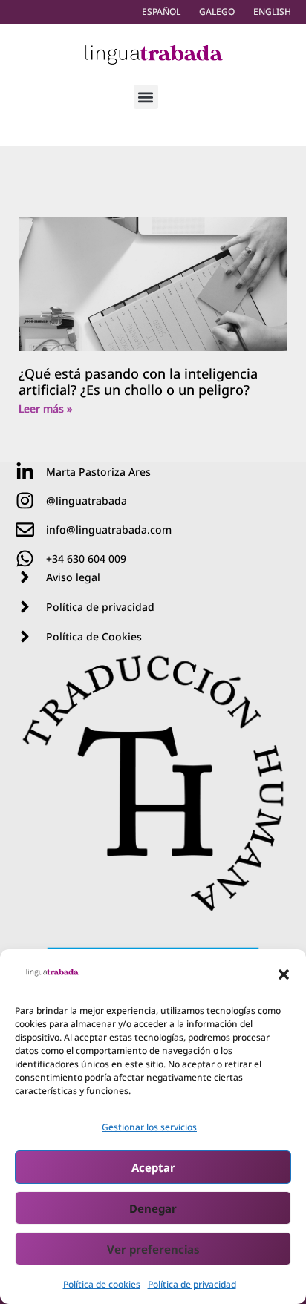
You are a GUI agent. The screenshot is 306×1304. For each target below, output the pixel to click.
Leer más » (46, 409)
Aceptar (153, 1167)
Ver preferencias (153, 1249)
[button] (283, 974)
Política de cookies (101, 1284)
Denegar (153, 1208)
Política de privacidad (192, 1284)
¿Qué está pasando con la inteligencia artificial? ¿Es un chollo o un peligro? (138, 381)
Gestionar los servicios (149, 1127)
